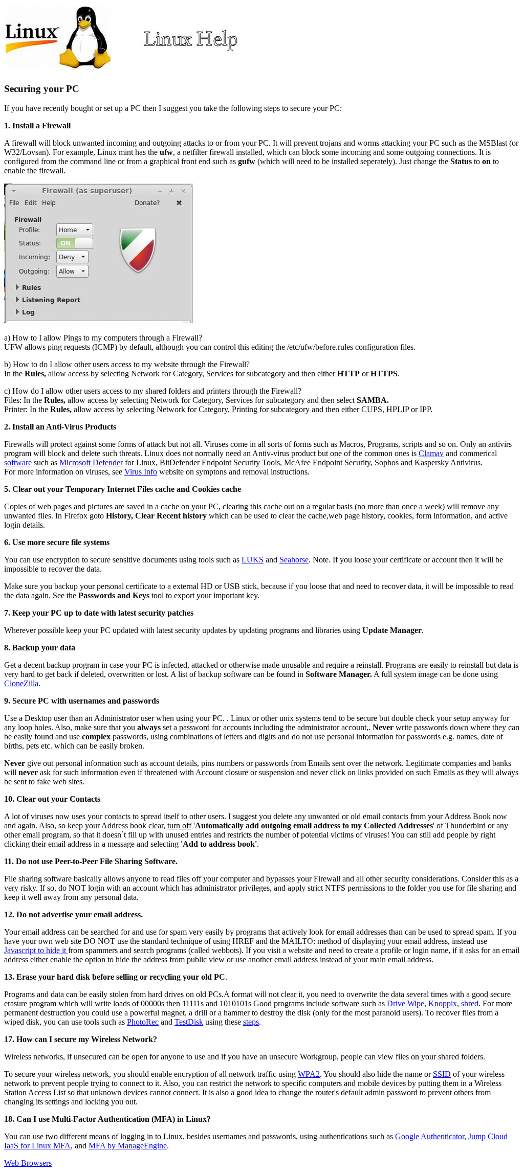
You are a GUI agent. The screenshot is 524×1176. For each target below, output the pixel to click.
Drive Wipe (405, 1003)
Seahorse (294, 559)
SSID (442, 1074)
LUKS (253, 559)
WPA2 (309, 1074)
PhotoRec (143, 1021)
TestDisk (188, 1021)
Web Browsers (28, 1163)
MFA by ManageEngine (128, 1145)
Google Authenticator (429, 1136)
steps (251, 1021)
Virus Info (140, 471)
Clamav (431, 453)
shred (469, 1003)
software (18, 462)
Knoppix (442, 1003)
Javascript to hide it (36, 950)
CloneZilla (21, 683)
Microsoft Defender (91, 462)
